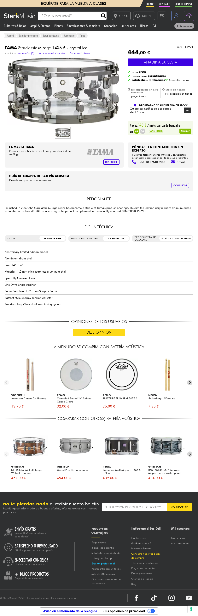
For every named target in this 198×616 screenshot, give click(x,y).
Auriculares (129, 26)
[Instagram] (171, 598)
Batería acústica (51, 35)
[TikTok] (154, 598)
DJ (154, 26)
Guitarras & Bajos (15, 26)
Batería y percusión (28, 35)
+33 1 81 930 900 (34, 564)
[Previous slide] (6, 382)
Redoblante (69, 35)
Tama (82, 35)
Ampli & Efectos (40, 26)
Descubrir (111, 162)
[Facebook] (136, 598)
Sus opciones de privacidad (124, 611)
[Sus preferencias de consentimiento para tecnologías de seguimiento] (191, 609)
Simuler (185, 131)
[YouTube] (189, 598)
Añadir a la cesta (160, 62)
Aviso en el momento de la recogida (70, 611)
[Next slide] (189, 382)
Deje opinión (99, 332)
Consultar (180, 185)
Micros (144, 26)
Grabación (111, 26)
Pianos (58, 26)
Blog (134, 583)
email (181, 162)
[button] (63, 133)
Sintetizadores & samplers (84, 26)
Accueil (10, 35)
